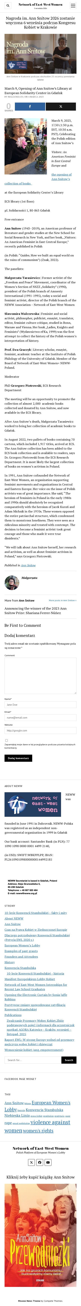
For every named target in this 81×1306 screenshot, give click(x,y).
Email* (8, 711)
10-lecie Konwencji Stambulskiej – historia (35, 973)
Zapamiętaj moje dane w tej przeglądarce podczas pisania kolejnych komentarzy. (40, 746)
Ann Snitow (13, 924)
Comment (10, 655)
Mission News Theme (29, 1300)
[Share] (30, 107)
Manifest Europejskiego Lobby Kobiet (30, 979)
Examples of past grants (21, 951)
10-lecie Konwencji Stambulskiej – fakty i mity (36, 913)
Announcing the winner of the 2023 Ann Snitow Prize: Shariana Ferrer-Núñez (35, 610)
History (10, 962)
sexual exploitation (21, 1123)
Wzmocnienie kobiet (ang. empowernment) (34, 1050)
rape (8, 1122)
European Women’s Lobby (22, 945)
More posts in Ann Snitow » (62, 600)
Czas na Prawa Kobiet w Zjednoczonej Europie (36, 930)
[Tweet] (61, 107)
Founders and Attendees (21, 957)
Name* (8, 699)
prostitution (48, 1116)
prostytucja (59, 1116)
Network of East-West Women (40, 4)
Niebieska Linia (17, 1115)
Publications (13, 1015)
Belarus (27, 1103)
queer (67, 1116)
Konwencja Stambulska (20, 968)
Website (9, 724)
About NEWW (14, 918)
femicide (21, 1110)
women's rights (38, 1130)
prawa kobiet (36, 1116)
